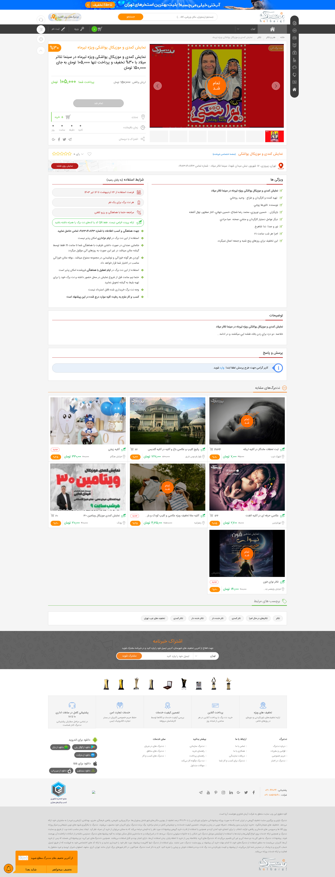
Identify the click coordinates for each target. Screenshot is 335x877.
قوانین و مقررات (278, 751)
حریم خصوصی (278, 756)
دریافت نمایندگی (237, 756)
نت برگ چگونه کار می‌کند (193, 761)
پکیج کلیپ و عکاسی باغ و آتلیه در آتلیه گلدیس (173, 449)
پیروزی (135, 117)
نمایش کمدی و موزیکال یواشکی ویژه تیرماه (112, 47)
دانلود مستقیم (83, 771)
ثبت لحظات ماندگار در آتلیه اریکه (261, 449)
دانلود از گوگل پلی (82, 747)
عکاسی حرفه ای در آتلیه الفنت (262, 516)
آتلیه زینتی (114, 449)
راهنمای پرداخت (197, 756)
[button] (158, 86)
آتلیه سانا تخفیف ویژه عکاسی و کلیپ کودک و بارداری (172, 516)
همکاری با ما (239, 751)
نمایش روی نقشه (65, 166)
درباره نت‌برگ (279, 746)
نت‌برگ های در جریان (154, 746)
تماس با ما (240, 746)
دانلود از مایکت (83, 755)
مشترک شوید (129, 656)
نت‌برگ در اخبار (278, 761)
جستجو (131, 17)
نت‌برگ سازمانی (197, 746)
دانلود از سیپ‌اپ (58, 771)
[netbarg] (273, 863)
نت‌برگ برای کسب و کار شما (232, 761)
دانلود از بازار (58, 747)
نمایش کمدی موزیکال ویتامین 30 (102, 516)
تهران (253, 29)
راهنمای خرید (198, 751)
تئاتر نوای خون (271, 582)
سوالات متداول (198, 766)
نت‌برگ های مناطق (155, 751)
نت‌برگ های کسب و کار (153, 756)
